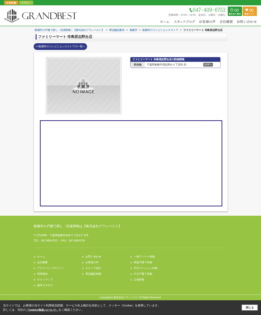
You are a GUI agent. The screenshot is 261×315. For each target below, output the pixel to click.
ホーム (41, 256)
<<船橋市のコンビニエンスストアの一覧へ (60, 46)
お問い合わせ (93, 256)
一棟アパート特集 (144, 256)
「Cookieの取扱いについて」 (42, 309)
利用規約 (42, 273)
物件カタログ (45, 285)
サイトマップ (45, 279)
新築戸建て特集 (143, 262)
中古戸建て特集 (143, 273)
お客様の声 (92, 262)
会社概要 (42, 262)
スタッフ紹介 (93, 268)
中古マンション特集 (146, 268)
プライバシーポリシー (50, 268)
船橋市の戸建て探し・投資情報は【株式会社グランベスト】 (78, 226)
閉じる (250, 307)
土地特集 (139, 279)
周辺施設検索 (93, 273)
